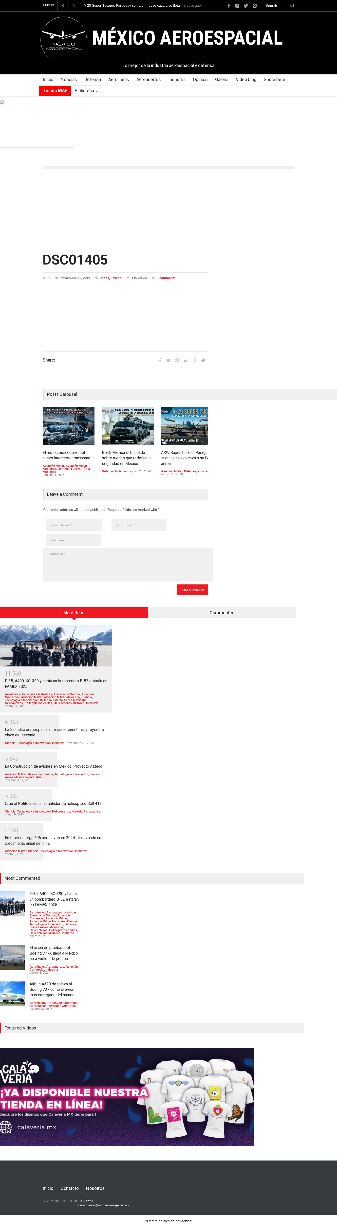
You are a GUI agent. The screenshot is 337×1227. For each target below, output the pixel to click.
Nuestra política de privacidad (168, 1221)
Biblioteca (84, 90)
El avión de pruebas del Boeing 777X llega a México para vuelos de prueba (54, 953)
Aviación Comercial (62, 1006)
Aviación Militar (53, 466)
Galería (221, 79)
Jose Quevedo (111, 278)
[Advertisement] (168, 210)
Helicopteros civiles (38, 703)
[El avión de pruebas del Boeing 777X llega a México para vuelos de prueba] (12, 957)
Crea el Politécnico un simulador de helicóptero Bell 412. (53, 803)
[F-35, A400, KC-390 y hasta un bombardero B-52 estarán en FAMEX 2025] (56, 645)
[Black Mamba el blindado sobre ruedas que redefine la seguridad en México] (128, 426)
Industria (177, 79)
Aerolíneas (118, 79)
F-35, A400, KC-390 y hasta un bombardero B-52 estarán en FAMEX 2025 (54, 899)
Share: (49, 360)
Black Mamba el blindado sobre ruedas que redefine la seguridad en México (126, 458)
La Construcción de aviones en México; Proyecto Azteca (53, 766)
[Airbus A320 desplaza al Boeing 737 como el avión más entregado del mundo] (12, 993)
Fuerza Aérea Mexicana (70, 700)
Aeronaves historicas (37, 694)
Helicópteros (14, 703)
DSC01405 (75, 260)
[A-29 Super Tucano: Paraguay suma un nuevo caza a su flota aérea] (187, 426)
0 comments (166, 278)
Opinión (200, 79)
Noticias (69, 79)
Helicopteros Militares (69, 703)
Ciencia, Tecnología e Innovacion (28, 743)
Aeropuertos (148, 79)
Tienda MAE (55, 90)
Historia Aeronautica (86, 811)
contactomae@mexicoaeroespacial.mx (103, 1205)
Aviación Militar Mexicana (62, 697)
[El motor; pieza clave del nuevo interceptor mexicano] (68, 426)
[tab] (74, 614)
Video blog (246, 79)
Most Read (73, 612)
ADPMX (88, 1201)
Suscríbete (274, 79)
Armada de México (67, 694)
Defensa (92, 79)
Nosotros (95, 1188)
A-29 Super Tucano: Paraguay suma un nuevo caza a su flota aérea (132, 6)
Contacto (70, 1188)
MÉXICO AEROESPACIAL (187, 38)
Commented (222, 612)
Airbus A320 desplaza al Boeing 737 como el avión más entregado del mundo (52, 989)
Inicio (48, 79)
